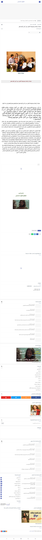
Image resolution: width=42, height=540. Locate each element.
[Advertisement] (21, 11)
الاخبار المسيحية (37, 374)
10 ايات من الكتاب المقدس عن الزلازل (29, 478)
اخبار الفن (38, 369)
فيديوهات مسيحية (37, 384)
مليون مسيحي (21, 1)
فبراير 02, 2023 (32, 314)
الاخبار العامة (38, 372)
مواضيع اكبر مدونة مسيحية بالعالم (34, 387)
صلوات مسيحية (32, 24)
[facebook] (36, 397)
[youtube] (6, 397)
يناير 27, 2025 (32, 468)
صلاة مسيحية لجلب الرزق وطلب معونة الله (28, 469)
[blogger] (26, 397)
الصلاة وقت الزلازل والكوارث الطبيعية (29, 488)
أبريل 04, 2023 (32, 319)
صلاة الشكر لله (32, 339)
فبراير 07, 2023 (32, 487)
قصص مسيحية (37, 386)
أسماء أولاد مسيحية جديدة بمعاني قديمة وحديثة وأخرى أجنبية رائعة (25, 329)
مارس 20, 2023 (32, 458)
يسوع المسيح (38, 389)
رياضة (39, 378)
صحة (39, 380)
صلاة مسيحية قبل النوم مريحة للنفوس (29, 305)
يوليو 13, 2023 (32, 333)
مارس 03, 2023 (32, 477)
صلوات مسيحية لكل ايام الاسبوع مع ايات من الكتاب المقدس (28, 484)
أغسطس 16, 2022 (31, 304)
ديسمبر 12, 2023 (31, 328)
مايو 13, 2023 (32, 309)
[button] (37, 234)
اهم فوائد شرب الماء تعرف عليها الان (29, 20)
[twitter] (16, 397)
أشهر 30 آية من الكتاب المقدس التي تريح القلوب (27, 315)
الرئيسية (38, 24)
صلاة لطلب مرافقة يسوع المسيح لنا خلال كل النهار (27, 334)
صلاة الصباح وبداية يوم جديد (30, 310)
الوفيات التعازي (37, 376)
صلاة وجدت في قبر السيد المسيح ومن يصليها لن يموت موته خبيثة (25, 454)
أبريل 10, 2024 (32, 448)
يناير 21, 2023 (32, 338)
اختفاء (39, 371)
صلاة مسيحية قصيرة (31, 459)
